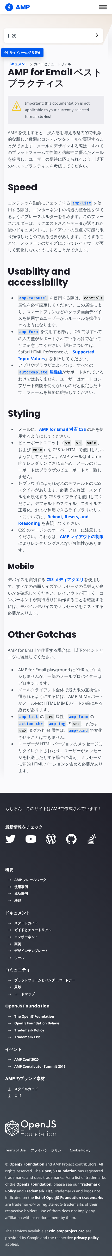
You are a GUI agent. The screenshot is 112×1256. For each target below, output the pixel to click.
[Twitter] (10, 839)
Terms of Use (15, 1150)
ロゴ (17, 1095)
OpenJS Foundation (26, 1164)
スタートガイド (26, 923)
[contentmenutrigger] (53, 35)
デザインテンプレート (31, 950)
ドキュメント (18, 64)
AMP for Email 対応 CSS (62, 429)
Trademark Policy (29, 1030)
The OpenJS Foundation (34, 1016)
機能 (17, 900)
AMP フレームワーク (30, 879)
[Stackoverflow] (91, 839)
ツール (19, 957)
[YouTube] (31, 839)
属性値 (40, 372)
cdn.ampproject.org (67, 1230)
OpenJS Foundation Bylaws (36, 1023)
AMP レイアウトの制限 (82, 536)
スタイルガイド (26, 1088)
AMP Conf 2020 (26, 1059)
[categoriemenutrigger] (22, 52)
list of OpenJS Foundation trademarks (69, 1197)
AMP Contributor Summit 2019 (39, 1066)
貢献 (17, 987)
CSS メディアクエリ (65, 579)
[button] (103, 7)
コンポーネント (26, 936)
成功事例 (21, 893)
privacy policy (86, 1237)
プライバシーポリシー (48, 1150)
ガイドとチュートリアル (33, 929)
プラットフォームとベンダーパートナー (44, 980)
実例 (17, 943)
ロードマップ (24, 994)
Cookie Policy (80, 1150)
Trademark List (27, 1037)
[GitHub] (71, 839)
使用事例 (21, 886)
